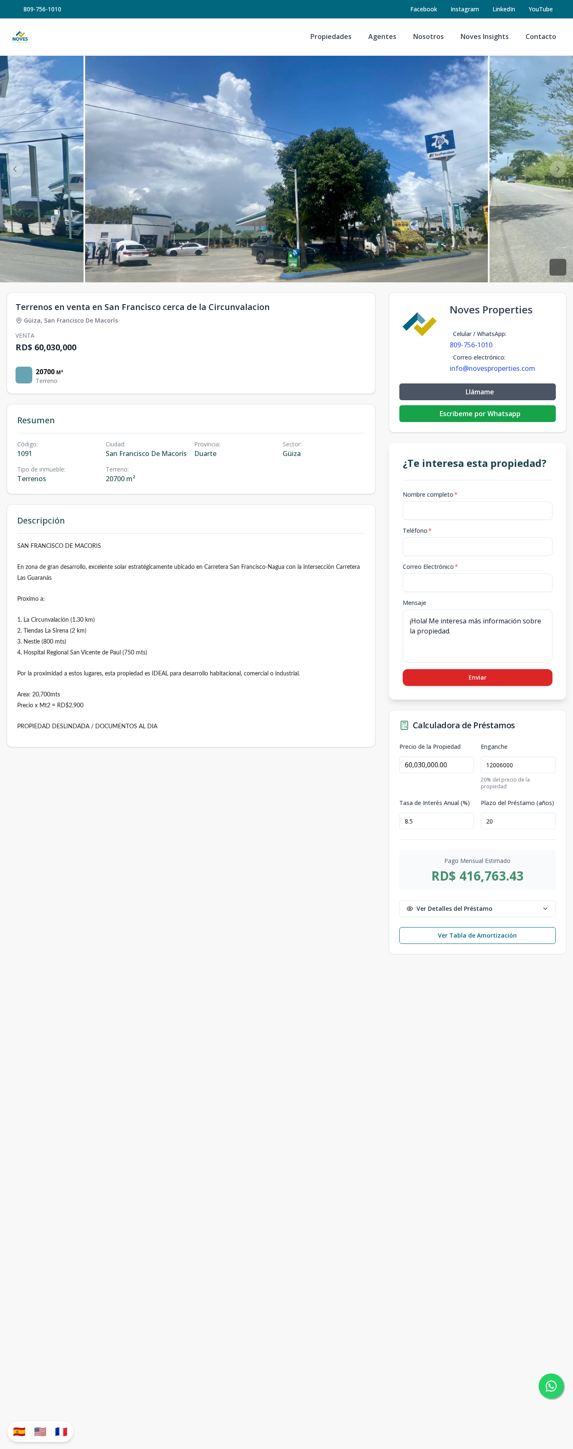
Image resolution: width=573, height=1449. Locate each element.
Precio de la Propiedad (430, 747)
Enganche (494, 747)
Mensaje (414, 603)
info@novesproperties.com (492, 368)
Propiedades (331, 36)
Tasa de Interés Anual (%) (434, 803)
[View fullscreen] (558, 267)
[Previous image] (15, 169)
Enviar (478, 677)
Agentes (382, 36)
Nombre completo (430, 494)
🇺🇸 (40, 1431)
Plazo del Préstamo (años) (517, 803)
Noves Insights (485, 36)
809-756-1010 (42, 9)
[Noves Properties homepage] (20, 37)
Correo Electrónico (430, 567)
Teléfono (417, 530)
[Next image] (558, 169)
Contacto (541, 36)
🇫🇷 (61, 1431)
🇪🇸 (19, 1431)
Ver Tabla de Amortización (477, 935)
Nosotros (428, 36)
